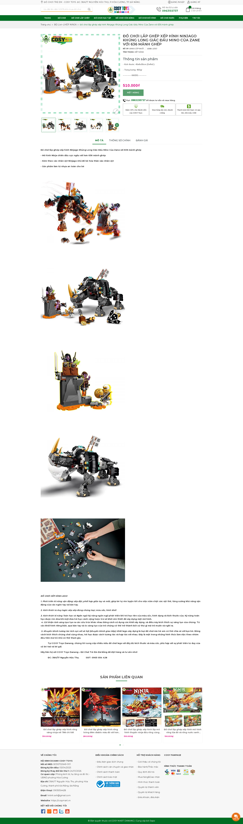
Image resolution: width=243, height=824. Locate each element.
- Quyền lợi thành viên (148, 787)
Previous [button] (43, 125)
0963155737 (170, 10)
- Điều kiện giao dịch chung (109, 762)
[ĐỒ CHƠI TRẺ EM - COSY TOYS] (121, 9)
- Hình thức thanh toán (148, 782)
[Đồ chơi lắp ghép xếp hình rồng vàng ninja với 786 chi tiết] (60, 707)
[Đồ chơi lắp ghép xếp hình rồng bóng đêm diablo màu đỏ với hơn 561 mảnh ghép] (101, 707)
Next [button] (116, 125)
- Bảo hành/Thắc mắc (147, 767)
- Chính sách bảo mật (106, 777)
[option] (80, 74)
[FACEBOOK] (43, 811)
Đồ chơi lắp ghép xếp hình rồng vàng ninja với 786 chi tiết (60, 731)
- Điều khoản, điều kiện (148, 797)
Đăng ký (195, 2)
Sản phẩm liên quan (121, 677)
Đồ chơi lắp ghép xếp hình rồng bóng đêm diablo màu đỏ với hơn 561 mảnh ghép (101, 731)
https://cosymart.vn (61, 800)
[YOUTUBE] (67, 811)
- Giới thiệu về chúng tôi (149, 762)
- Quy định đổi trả (145, 772)
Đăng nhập (177, 2)
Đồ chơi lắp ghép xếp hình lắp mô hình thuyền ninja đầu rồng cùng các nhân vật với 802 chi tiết (142, 731)
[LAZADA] (49, 811)
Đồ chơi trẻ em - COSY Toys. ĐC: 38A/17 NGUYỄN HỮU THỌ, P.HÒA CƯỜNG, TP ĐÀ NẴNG (92, 2)
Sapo (152, 820)
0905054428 (59, 790)
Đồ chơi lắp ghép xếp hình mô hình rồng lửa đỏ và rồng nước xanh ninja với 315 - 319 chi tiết (183, 731)
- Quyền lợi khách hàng (148, 792)
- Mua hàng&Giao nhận (148, 777)
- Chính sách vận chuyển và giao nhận (114, 767)
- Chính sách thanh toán (107, 772)
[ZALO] (61, 811)
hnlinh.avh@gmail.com (59, 795)
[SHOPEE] (55, 811)
